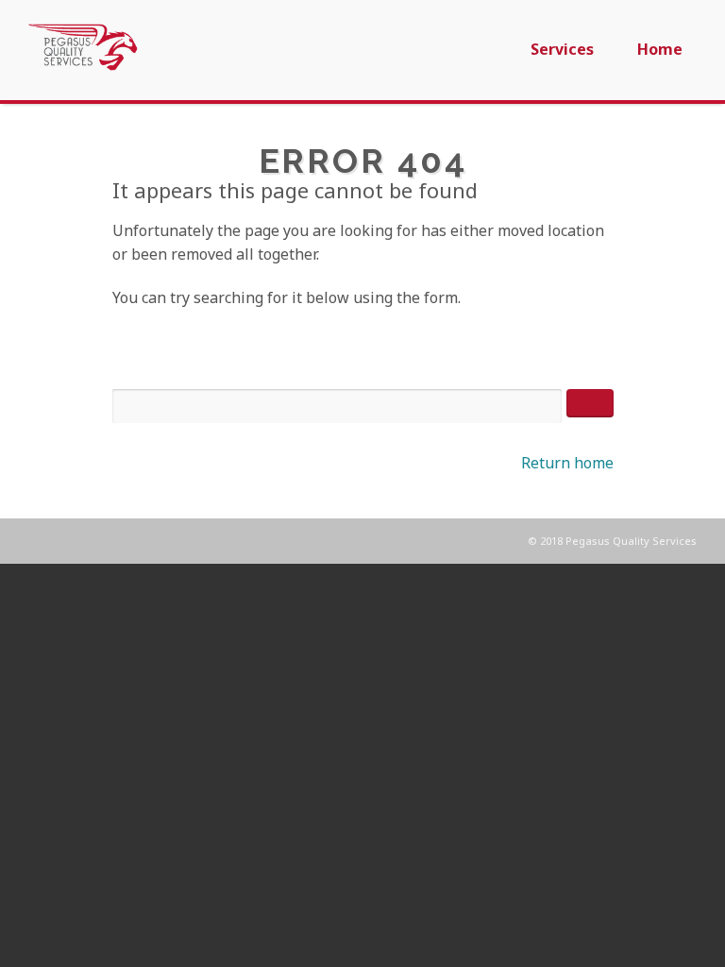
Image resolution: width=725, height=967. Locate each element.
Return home (567, 462)
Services (562, 49)
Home (660, 49)
